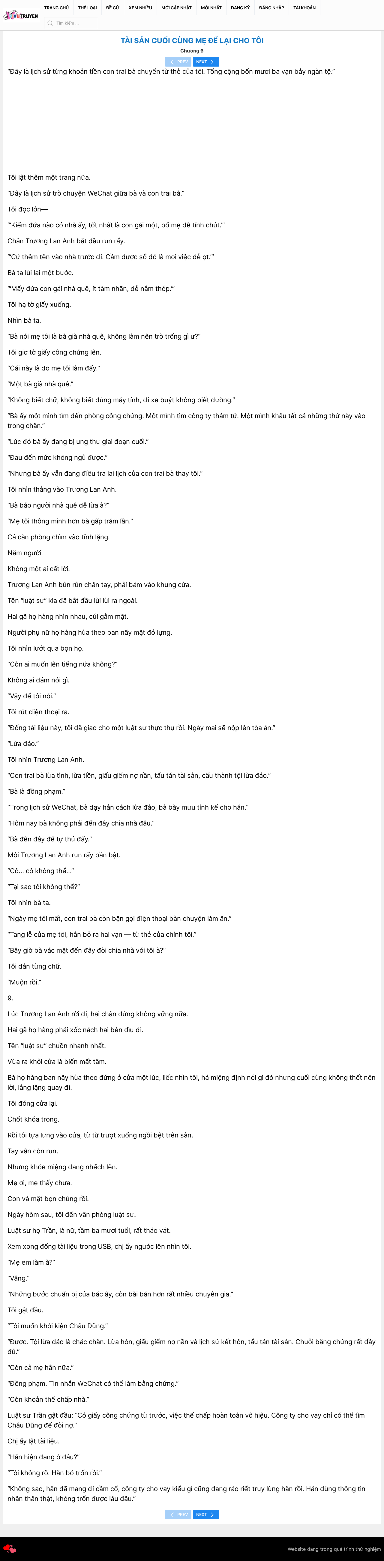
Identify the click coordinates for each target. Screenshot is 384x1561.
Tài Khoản (304, 7)
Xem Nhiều (140, 7)
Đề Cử (112, 7)
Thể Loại (87, 7)
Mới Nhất (211, 7)
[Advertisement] (192, 124)
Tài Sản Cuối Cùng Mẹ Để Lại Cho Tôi (192, 40)
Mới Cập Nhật (176, 7)
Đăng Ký (240, 7)
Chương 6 (192, 51)
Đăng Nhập (271, 7)
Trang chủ (56, 7)
